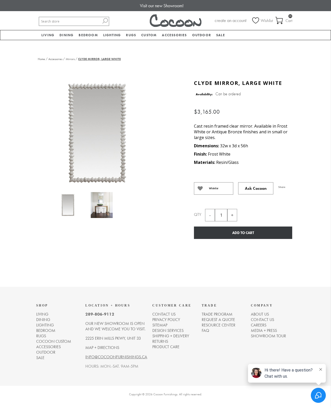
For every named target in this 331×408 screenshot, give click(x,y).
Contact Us (262, 319)
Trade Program (217, 314)
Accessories (48, 346)
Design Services (168, 330)
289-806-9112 (99, 314)
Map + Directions (102, 347)
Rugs (41, 336)
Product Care (165, 346)
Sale (40, 357)
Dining (43, 319)
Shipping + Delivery (170, 336)
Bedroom (45, 330)
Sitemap (159, 325)
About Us (260, 314)
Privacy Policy (166, 319)
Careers (258, 325)
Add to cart (243, 232)
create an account (230, 20)
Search (105, 21)
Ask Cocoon (256, 188)
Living (42, 314)
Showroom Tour (268, 336)
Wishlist (213, 188)
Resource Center (218, 325)
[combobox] (70, 21)
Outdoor (45, 352)
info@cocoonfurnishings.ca (116, 357)
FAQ (205, 330)
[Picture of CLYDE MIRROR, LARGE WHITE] (68, 206)
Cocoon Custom (53, 341)
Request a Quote (218, 319)
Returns (160, 341)
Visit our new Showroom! (162, 6)
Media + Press (264, 330)
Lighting (45, 325)
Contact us (164, 314)
